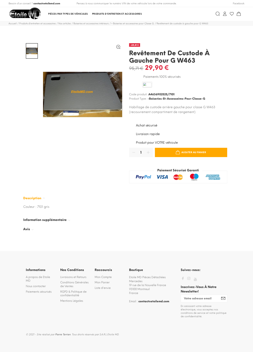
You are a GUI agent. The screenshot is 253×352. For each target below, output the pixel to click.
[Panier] (239, 14)
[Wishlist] (232, 14)
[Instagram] (189, 279)
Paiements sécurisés (39, 291)
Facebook (238, 3)
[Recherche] (218, 14)
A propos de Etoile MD (38, 278)
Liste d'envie (103, 288)
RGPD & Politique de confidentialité (73, 293)
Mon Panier (102, 282)
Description (32, 198)
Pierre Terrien (63, 334)
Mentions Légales (71, 300)
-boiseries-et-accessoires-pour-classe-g (176, 98)
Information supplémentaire (45, 220)
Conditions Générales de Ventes (74, 284)
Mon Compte (103, 277)
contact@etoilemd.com (46, 3)
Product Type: (138, 98)
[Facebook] (183, 279)
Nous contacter (36, 286)
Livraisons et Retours (73, 277)
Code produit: (138, 94)
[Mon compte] (225, 14)
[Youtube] (195, 279)
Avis (27, 229)
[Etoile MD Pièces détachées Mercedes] (25, 14)
